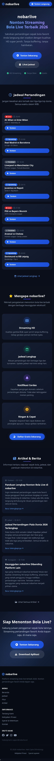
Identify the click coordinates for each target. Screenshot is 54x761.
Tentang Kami (8, 713)
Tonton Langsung (41, 4)
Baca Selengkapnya (13, 508)
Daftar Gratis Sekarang (29, 436)
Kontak (5, 724)
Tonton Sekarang (29, 55)
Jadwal (5, 696)
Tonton (13, 128)
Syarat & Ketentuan (10, 720)
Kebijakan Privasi (9, 717)
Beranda (5, 692)
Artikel (4, 703)
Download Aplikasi (29, 654)
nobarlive (11, 674)
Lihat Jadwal (28, 64)
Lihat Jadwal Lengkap (27, 276)
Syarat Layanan (34, 753)
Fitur (4, 699)
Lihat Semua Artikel (27, 602)
